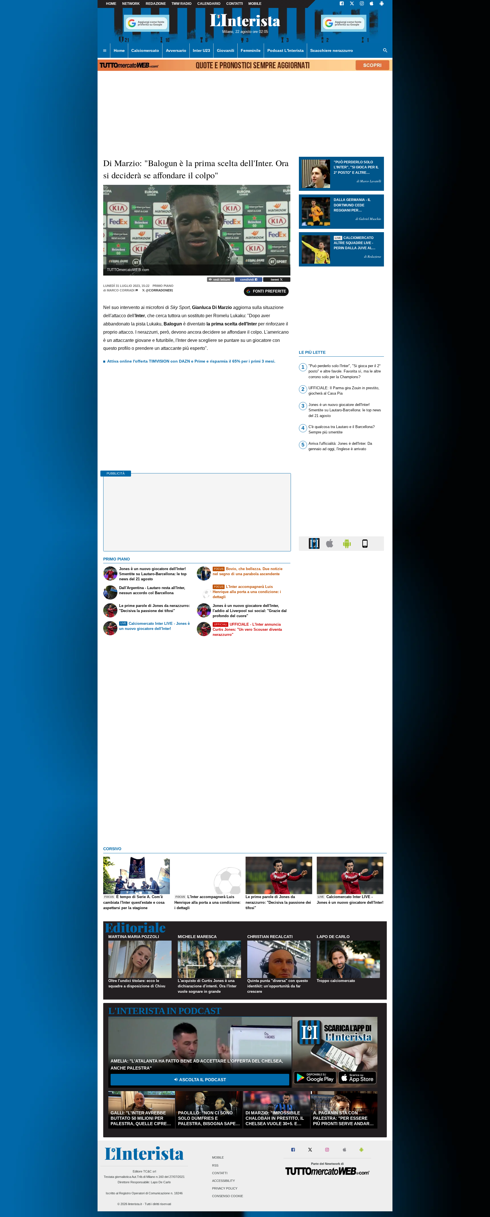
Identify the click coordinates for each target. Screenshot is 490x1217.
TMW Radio (181, 3)
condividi (247, 279)
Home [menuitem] (119, 50)
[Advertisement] (341, 775)
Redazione (156, 3)
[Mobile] (365, 543)
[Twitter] (352, 4)
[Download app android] (382, 4)
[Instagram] (362, 4)
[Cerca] (385, 50)
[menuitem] (104, 50)
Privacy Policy (224, 1188)
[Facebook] (341, 4)
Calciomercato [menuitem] (145, 50)
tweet (275, 279)
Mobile (218, 1157)
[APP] (315, 543)
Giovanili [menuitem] (225, 50)
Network (131, 3)
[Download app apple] (371, 4)
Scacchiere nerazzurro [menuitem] (331, 50)
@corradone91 (159, 290)
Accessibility (223, 1180)
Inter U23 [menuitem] (201, 50)
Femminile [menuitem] (251, 50)
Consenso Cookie (227, 1196)
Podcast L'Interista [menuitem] (285, 50)
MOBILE (254, 3)
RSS (215, 1165)
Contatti (219, 1173)
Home (111, 3)
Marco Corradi (120, 290)
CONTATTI (234, 3)
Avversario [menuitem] (176, 50)
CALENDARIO (208, 3)
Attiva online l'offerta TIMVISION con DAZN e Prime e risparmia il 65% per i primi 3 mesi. (191, 361)
